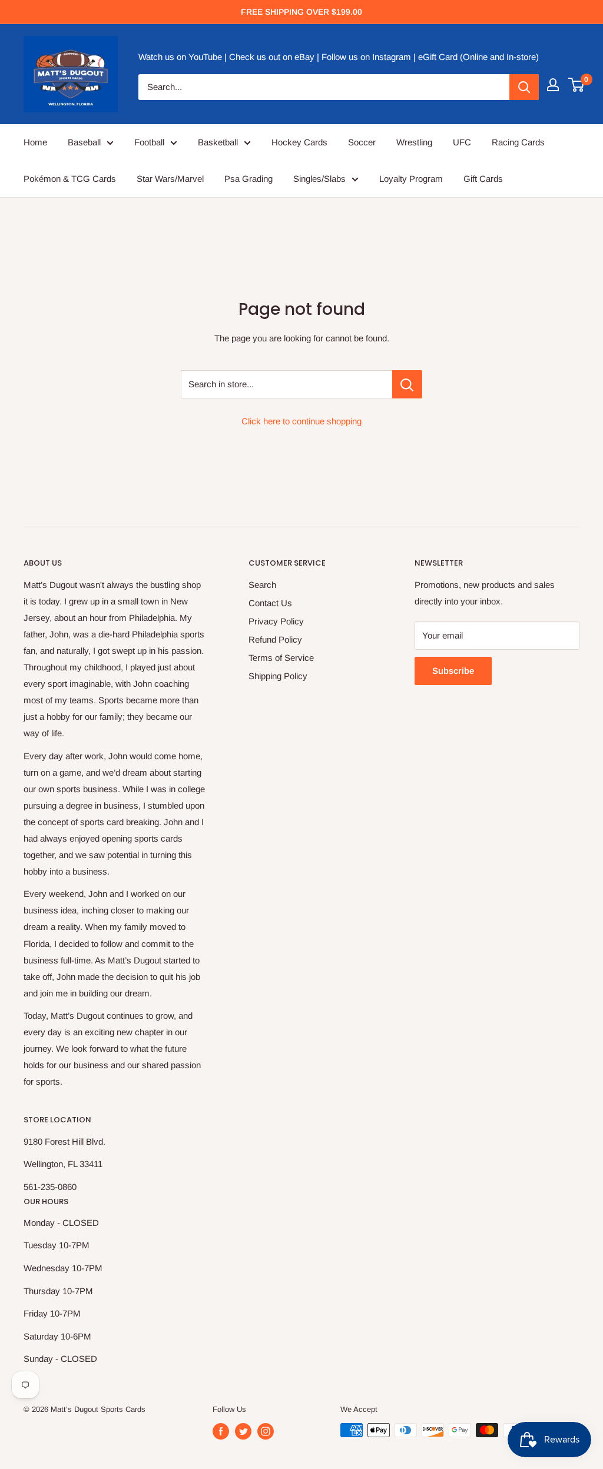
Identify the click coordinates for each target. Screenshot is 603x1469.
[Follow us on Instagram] (265, 1431)
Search (262, 585)
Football (149, 142)
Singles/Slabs (319, 179)
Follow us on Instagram (366, 57)
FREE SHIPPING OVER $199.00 (301, 11)
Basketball (218, 142)
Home (35, 142)
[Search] (524, 87)
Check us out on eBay (271, 57)
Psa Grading (248, 179)
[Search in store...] (407, 384)
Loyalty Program (411, 179)
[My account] (553, 84)
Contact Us (270, 603)
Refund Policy (275, 639)
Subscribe (453, 671)
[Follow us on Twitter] (243, 1431)
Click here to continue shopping (301, 421)
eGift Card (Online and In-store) (478, 57)
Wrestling (414, 142)
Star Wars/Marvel (170, 179)
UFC (462, 142)
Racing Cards (518, 142)
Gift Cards (483, 179)
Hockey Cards (299, 142)
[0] (576, 85)
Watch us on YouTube (180, 57)
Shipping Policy (278, 676)
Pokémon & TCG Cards (70, 179)
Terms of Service (281, 658)
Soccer (362, 142)
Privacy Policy (276, 621)
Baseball (84, 142)
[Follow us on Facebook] (221, 1431)
